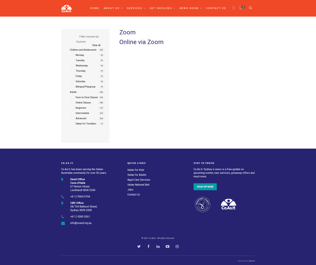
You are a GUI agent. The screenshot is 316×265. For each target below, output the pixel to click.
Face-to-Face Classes (87, 97)
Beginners (81, 108)
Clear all (96, 45)
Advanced (81, 118)
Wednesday (82, 65)
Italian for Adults (136, 174)
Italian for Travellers (86, 123)
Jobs (130, 189)
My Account (233, 8)
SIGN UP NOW (205, 186)
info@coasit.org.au (81, 223)
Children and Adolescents (83, 49)
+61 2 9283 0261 (80, 216)
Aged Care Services (138, 179)
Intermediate (82, 113)
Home (94, 8)
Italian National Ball (138, 184)
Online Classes (83, 102)
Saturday (80, 81)
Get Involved (161, 8)
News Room (189, 8)
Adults (73, 92)
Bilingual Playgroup (85, 86)
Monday (80, 55)
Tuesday (80, 60)
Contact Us (216, 8)
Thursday (81, 71)
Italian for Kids (135, 169)
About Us (112, 8)
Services (135, 8)
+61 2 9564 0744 (80, 196)
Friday (79, 76)
